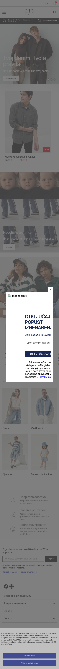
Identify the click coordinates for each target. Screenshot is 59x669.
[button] (50, 289)
